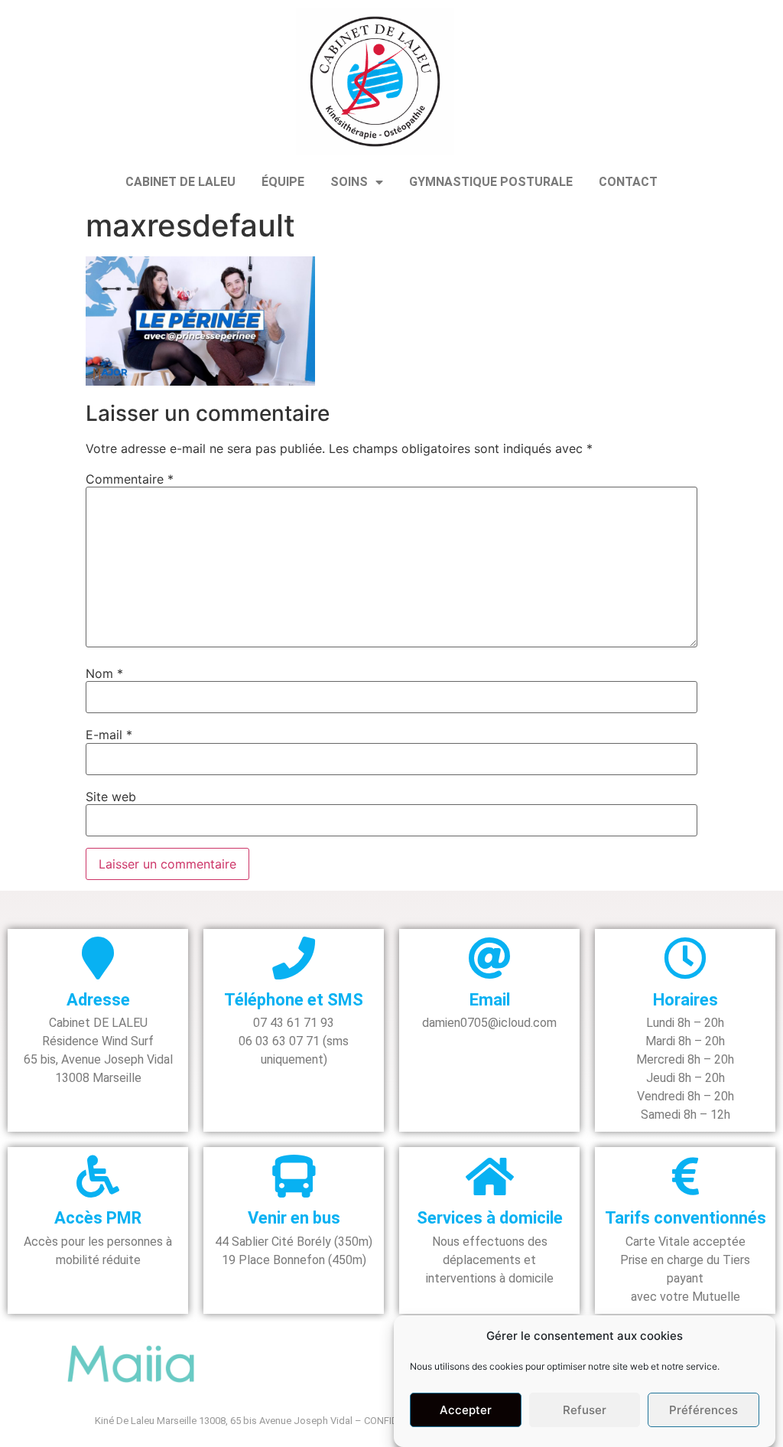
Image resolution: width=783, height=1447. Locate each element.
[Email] (489, 958)
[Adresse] (97, 958)
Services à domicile (490, 1217)
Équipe (283, 181)
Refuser (584, 1410)
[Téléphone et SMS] (293, 958)
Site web (111, 796)
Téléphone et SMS (293, 999)
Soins (349, 181)
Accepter (466, 1410)
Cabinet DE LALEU (180, 181)
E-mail (109, 734)
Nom (104, 673)
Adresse (98, 999)
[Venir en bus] (293, 1176)
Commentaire (130, 479)
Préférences (703, 1410)
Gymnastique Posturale (491, 181)
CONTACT (628, 181)
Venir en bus (294, 1217)
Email (489, 999)
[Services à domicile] (489, 1176)
